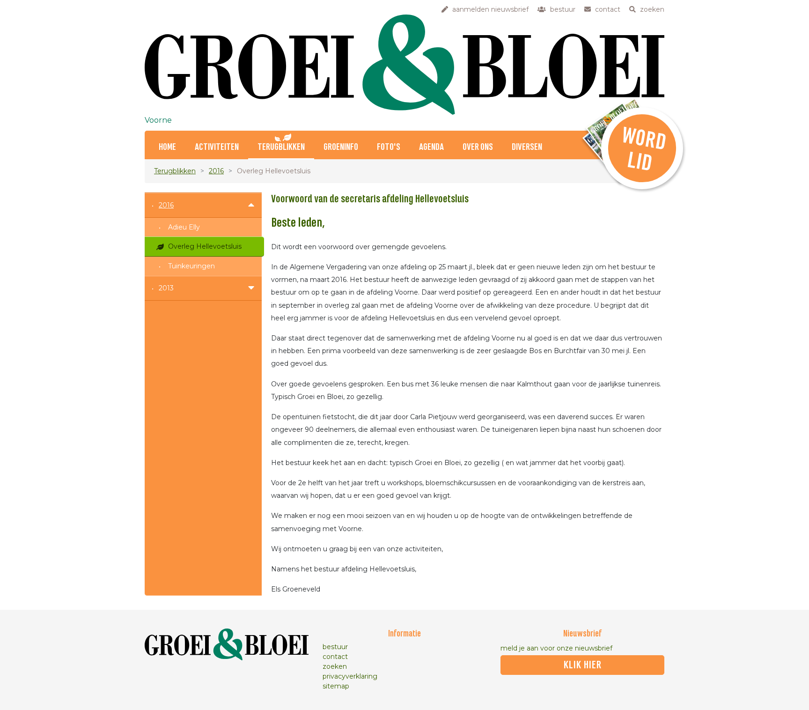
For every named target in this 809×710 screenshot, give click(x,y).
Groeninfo (341, 147)
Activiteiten (217, 147)
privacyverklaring (350, 676)
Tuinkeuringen (191, 266)
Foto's (388, 147)
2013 (166, 288)
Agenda (431, 147)
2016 (216, 171)
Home (167, 147)
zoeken (335, 666)
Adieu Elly (184, 227)
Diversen (527, 147)
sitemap (336, 686)
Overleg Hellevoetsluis (205, 246)
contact (335, 656)
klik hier (583, 665)
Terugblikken (281, 147)
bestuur (335, 647)
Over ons (478, 147)
